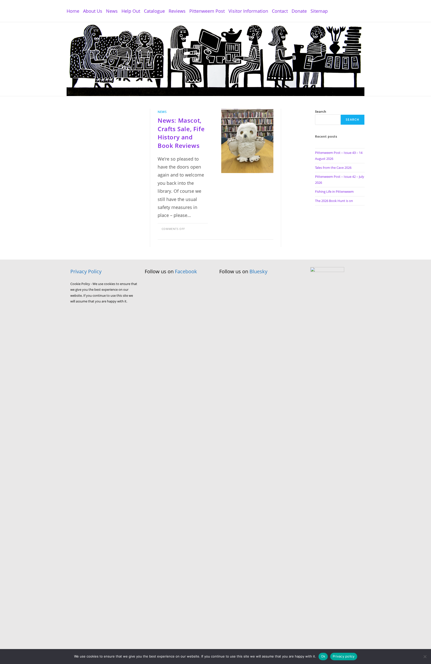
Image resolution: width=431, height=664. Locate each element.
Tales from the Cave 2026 (333, 167)
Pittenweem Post (207, 11)
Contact (280, 11)
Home (73, 11)
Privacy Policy (86, 271)
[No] (424, 656)
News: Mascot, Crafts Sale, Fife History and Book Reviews (181, 133)
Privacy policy (344, 656)
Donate (299, 11)
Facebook (186, 271)
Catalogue (154, 11)
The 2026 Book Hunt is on (334, 200)
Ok (323, 656)
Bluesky (258, 271)
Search (320, 111)
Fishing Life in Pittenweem (334, 191)
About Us (92, 11)
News (112, 11)
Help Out (130, 11)
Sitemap (319, 11)
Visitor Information (248, 11)
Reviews (177, 11)
